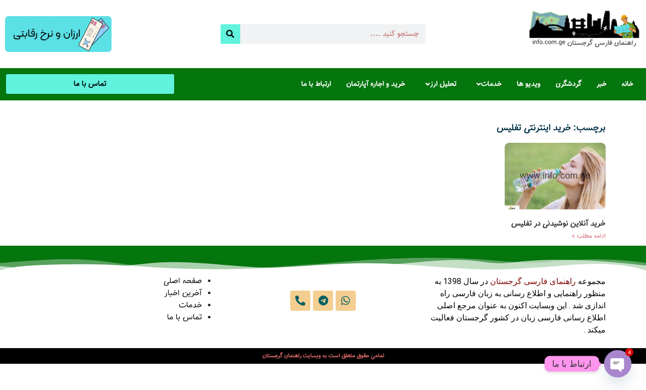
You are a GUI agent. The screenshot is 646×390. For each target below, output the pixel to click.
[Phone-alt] (300, 301)
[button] (486, 84)
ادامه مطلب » (589, 236)
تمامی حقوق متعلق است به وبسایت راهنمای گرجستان (323, 356)
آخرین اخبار (183, 293)
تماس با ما (184, 317)
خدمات (491, 84)
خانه (627, 84)
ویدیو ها (529, 84)
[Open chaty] (617, 363)
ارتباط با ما (316, 84)
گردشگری (568, 84)
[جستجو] (230, 34)
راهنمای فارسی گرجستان (533, 281)
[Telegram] (323, 301)
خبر (602, 84)
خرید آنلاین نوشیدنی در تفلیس (558, 224)
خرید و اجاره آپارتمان (375, 84)
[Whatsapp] (346, 301)
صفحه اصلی (183, 281)
